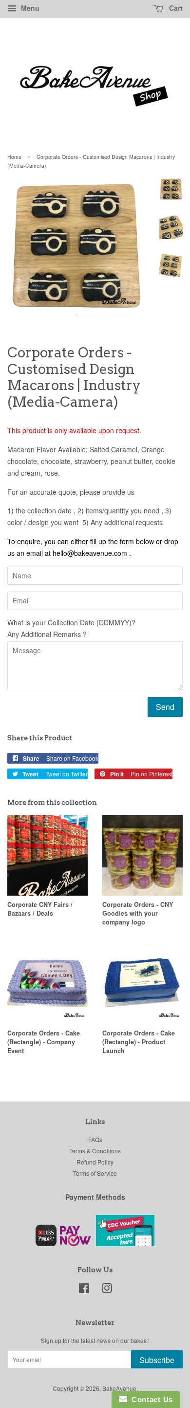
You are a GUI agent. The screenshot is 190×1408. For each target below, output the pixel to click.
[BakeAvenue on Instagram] (106, 1290)
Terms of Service (95, 1173)
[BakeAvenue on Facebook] (84, 1290)
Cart (175, 8)
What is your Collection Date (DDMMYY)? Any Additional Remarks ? (71, 628)
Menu (29, 8)
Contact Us (150, 1399)
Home (14, 156)
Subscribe (156, 1359)
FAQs (95, 1139)
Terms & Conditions (95, 1150)
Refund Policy (95, 1162)
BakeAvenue (119, 1388)
